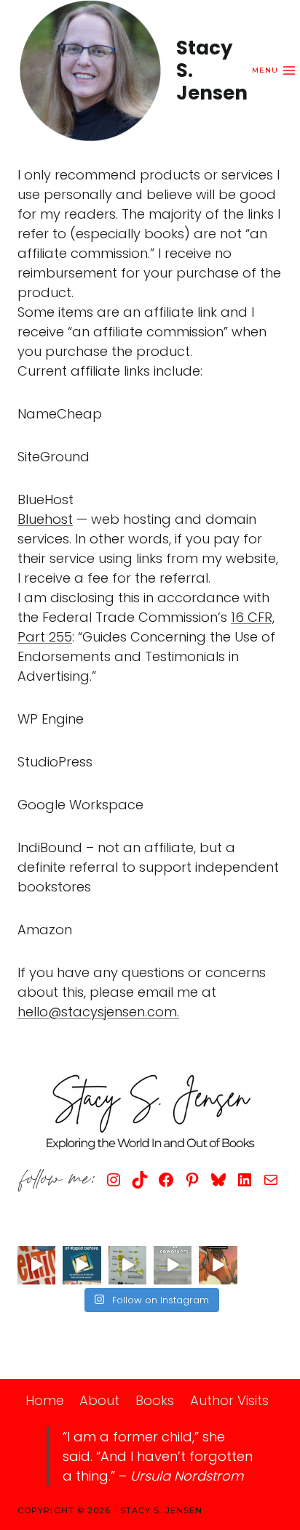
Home (44, 1400)
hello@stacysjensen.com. (98, 1012)
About (99, 1400)
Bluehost (45, 519)
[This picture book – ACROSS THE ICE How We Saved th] (218, 1265)
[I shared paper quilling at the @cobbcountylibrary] (127, 1265)
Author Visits (229, 1400)
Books (154, 1400)
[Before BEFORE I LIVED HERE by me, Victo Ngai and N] (81, 1265)
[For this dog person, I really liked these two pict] (36, 1265)
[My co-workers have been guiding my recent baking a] (173, 1265)
